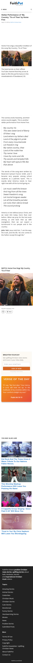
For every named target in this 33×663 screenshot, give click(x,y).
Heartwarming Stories (10, 614)
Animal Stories (7, 592)
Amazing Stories (8, 589)
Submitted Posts (8, 627)
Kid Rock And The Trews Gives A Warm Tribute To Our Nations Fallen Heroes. (15, 461)
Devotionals (6, 608)
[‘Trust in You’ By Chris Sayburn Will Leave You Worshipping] (16, 528)
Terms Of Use (7, 637)
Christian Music (17, 22)
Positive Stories (8, 624)
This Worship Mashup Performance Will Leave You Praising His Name (13, 486)
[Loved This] (3, 311)
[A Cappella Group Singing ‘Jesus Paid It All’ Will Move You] (16, 506)
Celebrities (6, 595)
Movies (5, 617)
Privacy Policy (7, 640)
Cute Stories (6, 605)
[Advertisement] (16, 34)
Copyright (6, 643)
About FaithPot (7, 652)
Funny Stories (7, 611)
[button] (31, 9)
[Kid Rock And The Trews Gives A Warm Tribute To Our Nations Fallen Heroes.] (16, 456)
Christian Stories (8, 602)
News (4, 620)
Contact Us (6, 655)
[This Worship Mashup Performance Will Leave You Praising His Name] (16, 481)
